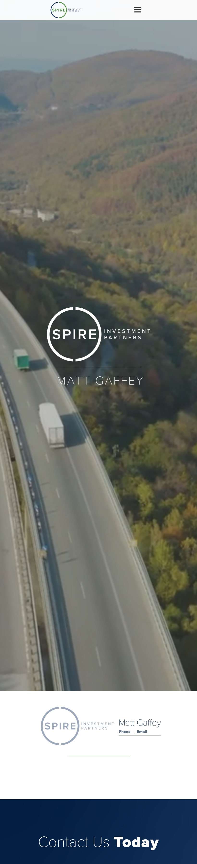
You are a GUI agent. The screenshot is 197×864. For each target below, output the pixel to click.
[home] (66, 10)
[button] (138, 10)
